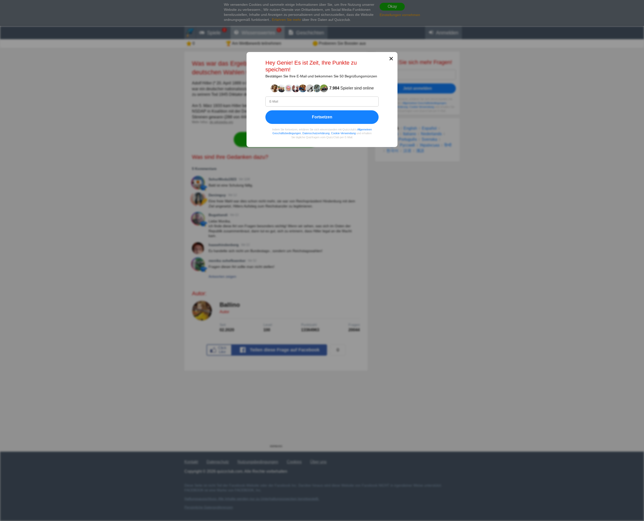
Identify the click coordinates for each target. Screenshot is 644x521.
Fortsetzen (322, 117)
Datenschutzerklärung (316, 133)
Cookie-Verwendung (343, 133)
